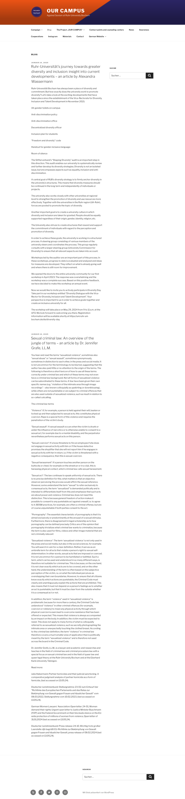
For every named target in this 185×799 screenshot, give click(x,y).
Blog (49, 30)
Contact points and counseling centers (106, 30)
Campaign (35, 30)
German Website (96, 36)
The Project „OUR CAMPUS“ (69, 30)
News (131, 30)
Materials (67, 36)
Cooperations (37, 36)
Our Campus (66, 11)
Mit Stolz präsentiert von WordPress (98, 792)
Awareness (144, 30)
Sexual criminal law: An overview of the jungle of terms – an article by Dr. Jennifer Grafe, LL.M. (64, 343)
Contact (80, 36)
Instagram (53, 36)
